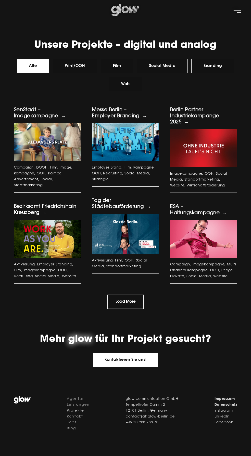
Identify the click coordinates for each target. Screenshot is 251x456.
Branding (212, 66)
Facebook (223, 422)
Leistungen (78, 405)
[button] (125, 360)
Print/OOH (75, 66)
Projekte (75, 411)
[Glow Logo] (125, 15)
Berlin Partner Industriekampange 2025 (194, 116)
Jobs (71, 422)
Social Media (162, 66)
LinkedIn (222, 416)
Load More (125, 302)
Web (125, 84)
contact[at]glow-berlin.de (150, 416)
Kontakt (75, 416)
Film (117, 66)
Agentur (75, 399)
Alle (33, 66)
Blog (71, 428)
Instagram (223, 411)
